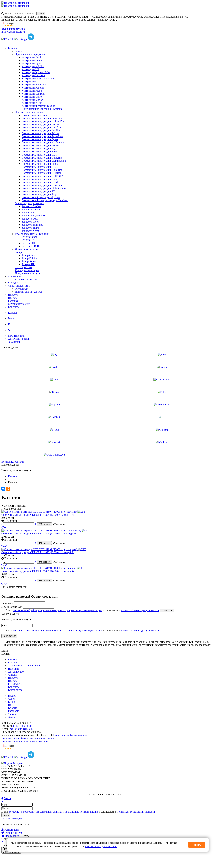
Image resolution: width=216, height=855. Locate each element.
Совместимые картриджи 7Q (38, 148)
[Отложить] (4, 527)
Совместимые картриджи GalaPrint (42, 169)
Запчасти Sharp (30, 227)
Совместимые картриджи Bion (39, 151)
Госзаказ (13, 300)
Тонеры (19, 252)
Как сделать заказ (18, 282)
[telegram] (31, 39)
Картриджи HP (30, 69)
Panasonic (13, 710)
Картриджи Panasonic (34, 84)
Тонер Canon (29, 255)
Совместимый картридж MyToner (41, 197)
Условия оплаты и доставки (24, 665)
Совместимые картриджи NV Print (41, 127)
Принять (197, 844)
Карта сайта (15, 689)
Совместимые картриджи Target (40, 194)
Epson (11, 701)
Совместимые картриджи (29, 112)
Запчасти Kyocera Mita (34, 215)
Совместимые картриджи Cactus (40, 124)
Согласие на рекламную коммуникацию (24, 741)
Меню (11, 318)
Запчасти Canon (31, 209)
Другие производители (35, 115)
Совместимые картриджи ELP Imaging (44, 160)
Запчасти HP (29, 212)
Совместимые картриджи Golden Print (43, 121)
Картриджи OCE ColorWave (38, 78)
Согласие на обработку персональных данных (28, 738)
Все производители (12, 461)
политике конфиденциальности (101, 846)
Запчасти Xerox (30, 230)
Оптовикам (21, 288)
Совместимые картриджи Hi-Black (41, 172)
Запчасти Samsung (32, 224)
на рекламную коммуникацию (84, 610)
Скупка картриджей (19, 303)
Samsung (13, 713)
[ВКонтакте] (3, 489)
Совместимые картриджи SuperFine (42, 136)
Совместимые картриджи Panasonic (42, 185)
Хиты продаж (16, 671)
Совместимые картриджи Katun (40, 179)
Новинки (13, 668)
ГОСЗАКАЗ (15, 683)
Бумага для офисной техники (32, 233)
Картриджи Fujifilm (33, 66)
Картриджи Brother (33, 57)
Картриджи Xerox (32, 102)
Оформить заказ (11, 852)
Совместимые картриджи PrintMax (42, 145)
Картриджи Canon (32, 60)
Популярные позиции (27, 273)
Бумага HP (28, 239)
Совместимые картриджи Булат (40, 139)
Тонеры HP (28, 264)
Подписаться (9, 636)
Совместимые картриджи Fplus (40, 163)
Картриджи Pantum (33, 87)
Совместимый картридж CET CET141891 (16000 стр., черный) (37, 571)
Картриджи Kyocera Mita (36, 72)
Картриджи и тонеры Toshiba (38, 105)
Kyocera (12, 707)
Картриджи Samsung (33, 93)
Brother (12, 695)
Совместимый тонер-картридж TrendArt (45, 200)
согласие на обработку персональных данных (39, 610)
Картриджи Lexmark (33, 75)
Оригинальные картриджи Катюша (42, 108)
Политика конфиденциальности (71, 734)
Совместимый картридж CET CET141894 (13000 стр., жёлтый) (37, 514)
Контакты (13, 306)
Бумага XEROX (31, 246)
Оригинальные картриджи (30, 54)
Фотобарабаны (23, 267)
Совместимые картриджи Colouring (42, 157)
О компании (15, 276)
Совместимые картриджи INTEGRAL (43, 175)
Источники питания (26, 249)
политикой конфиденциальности (140, 610)
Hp (9, 704)
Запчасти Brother (31, 206)
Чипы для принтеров (27, 270)
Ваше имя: (7, 603)
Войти (6, 815)
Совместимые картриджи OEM (40, 182)
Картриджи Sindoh (32, 99)
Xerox (11, 717)
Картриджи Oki (30, 81)
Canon (11, 698)
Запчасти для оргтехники (29, 203)
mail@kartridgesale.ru (13, 31)
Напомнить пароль (12, 818)
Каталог (12, 48)
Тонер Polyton (29, 258)
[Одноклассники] (8, 489)
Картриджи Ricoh (32, 90)
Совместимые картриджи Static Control (44, 188)
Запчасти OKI (30, 218)
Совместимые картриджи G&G (40, 166)
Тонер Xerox (29, 261)
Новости (13, 294)
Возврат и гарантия (26, 279)
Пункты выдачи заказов (28, 291)
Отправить (167, 610)
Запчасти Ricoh (30, 221)
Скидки (12, 674)
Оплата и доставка (19, 285)
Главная (12, 659)
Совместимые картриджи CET (39, 154)
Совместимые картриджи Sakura (40, 133)
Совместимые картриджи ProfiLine (42, 130)
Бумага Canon (29, 236)
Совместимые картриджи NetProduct (43, 142)
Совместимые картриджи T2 (38, 191)
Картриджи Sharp (32, 96)
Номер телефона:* (11, 606)
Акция (18, 51)
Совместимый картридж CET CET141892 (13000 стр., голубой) (37, 552)
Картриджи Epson (32, 63)
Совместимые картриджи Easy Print (42, 118)
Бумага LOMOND (32, 243)
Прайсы (12, 297)
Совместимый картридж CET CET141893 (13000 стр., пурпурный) (39, 533)
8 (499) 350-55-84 (22, 725)
